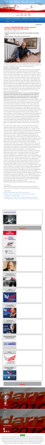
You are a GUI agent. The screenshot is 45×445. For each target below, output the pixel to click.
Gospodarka (16, 1)
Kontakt (5, 422)
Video (32, 18)
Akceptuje (22, 435)
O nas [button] (13, 21)
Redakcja (19, 31)
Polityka (6, 1)
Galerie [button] (7, 21)
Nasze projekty (17, 18)
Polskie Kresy (25, 2)
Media (11, 1)
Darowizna (5, 420)
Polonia (37, 1)
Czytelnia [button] (37, 18)
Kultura (22, 1)
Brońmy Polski (17, 2)
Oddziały (5, 417)
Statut (5, 414)
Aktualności (9, 18)
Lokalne (11, 2)
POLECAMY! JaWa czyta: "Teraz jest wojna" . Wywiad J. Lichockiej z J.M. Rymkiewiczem (21, 198)
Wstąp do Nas (6, 419)
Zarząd (5, 415)
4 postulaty (6, 411)
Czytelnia (38, 24)
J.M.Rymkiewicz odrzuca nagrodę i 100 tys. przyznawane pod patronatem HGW (20, 197)
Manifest (5, 412)
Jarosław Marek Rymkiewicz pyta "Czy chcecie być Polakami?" (16, 192)
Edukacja (27, 1)
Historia (32, 1)
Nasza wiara (32, 2)
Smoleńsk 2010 (25, 18)
